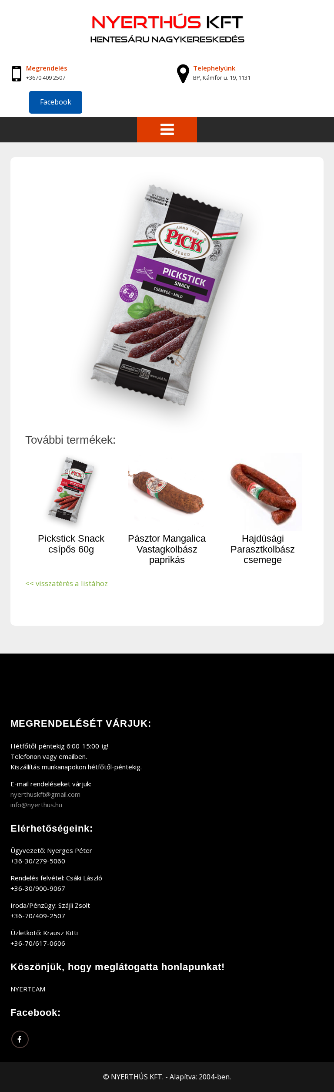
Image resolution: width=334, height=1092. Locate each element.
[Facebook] (20, 1039)
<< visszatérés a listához (66, 583)
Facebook (55, 102)
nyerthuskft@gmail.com (45, 794)
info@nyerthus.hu (36, 804)
